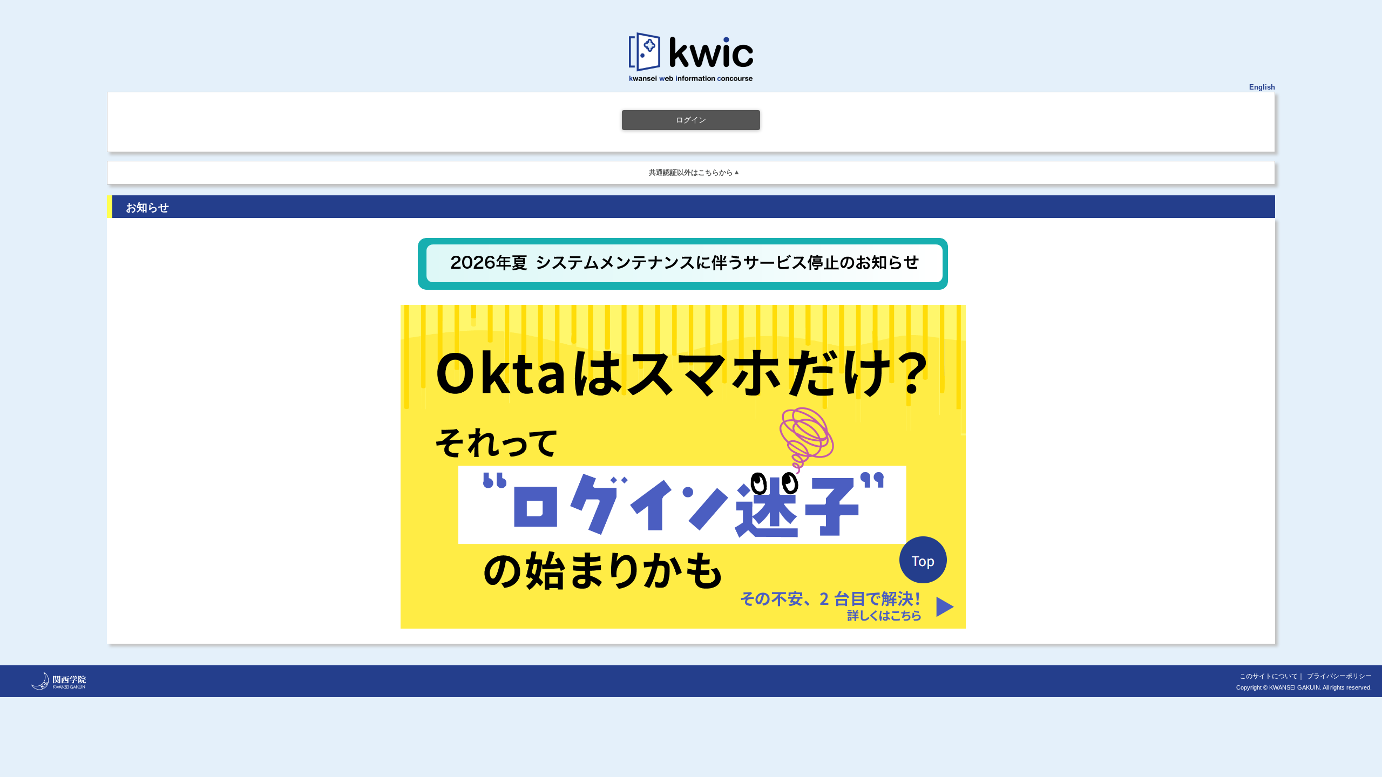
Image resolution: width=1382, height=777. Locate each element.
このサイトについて (1268, 676)
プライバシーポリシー (1339, 676)
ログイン (691, 119)
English (1262, 87)
